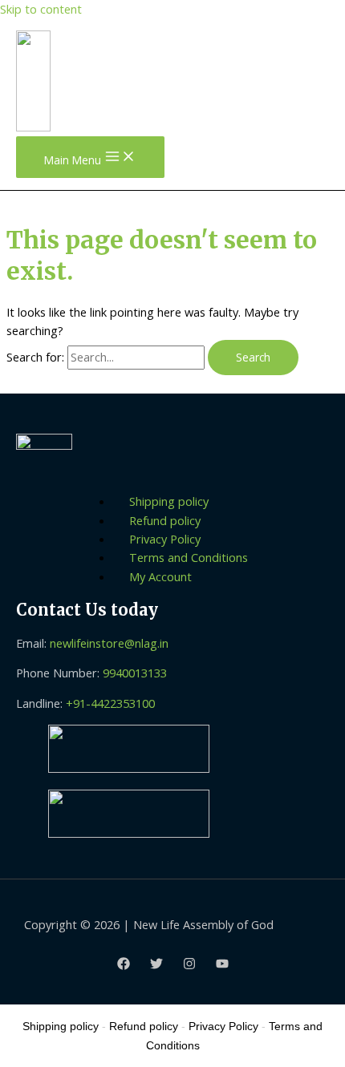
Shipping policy (169, 501)
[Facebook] (123, 965)
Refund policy (165, 520)
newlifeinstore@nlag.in (109, 643)
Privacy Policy (165, 539)
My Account (160, 576)
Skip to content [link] (41, 9)
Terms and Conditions (188, 557)
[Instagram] (189, 965)
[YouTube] (222, 965)
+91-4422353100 (110, 703)
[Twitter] (156, 965)
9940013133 (135, 673)
